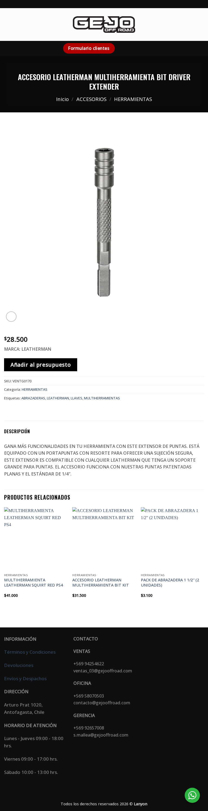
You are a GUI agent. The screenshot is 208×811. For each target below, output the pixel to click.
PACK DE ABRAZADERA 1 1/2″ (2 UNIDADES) (170, 583)
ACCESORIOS (91, 99)
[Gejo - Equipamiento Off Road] (104, 24)
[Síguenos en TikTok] (134, 48)
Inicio (62, 99)
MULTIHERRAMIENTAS (102, 398)
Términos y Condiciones (30, 652)
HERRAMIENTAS (133, 99)
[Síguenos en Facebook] (120, 48)
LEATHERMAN (58, 398)
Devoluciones (18, 665)
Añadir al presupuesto (41, 364)
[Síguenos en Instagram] (127, 48)
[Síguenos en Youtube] (141, 48)
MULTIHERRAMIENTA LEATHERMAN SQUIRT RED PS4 (33, 583)
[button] (7, 24)
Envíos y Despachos (25, 678)
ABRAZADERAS (33, 398)
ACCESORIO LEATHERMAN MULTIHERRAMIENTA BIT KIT (100, 583)
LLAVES (76, 398)
